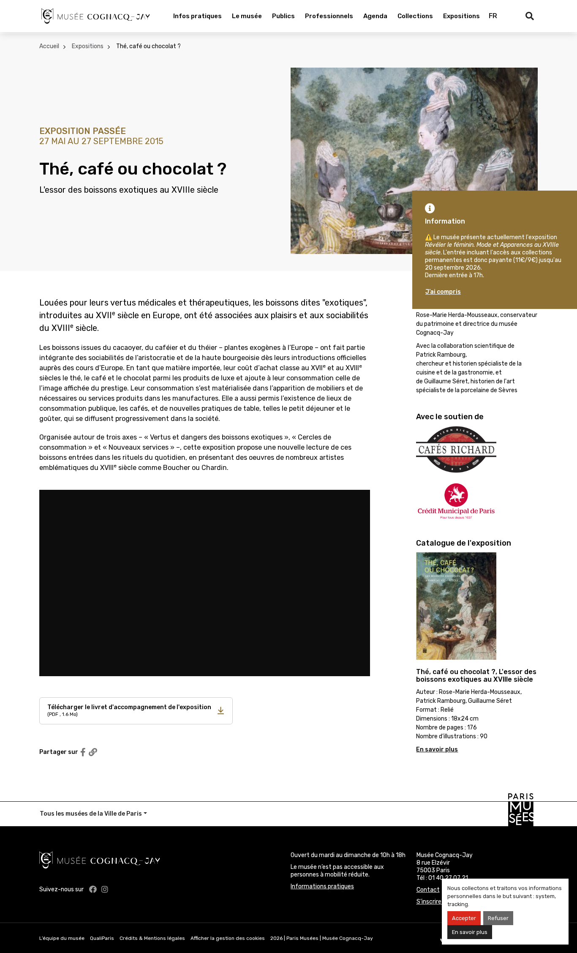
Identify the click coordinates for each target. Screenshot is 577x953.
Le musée (247, 16)
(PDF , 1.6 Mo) (129, 710)
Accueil (49, 46)
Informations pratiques (322, 886)
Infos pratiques (197, 16)
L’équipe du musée (61, 938)
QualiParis (102, 938)
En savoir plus (469, 932)
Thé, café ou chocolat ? (148, 46)
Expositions (461, 16)
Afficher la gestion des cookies (228, 938)
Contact (428, 889)
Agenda (375, 16)
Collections (415, 16)
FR (493, 16)
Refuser (498, 918)
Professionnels (329, 16)
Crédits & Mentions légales (152, 938)
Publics (283, 16)
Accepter (464, 918)
